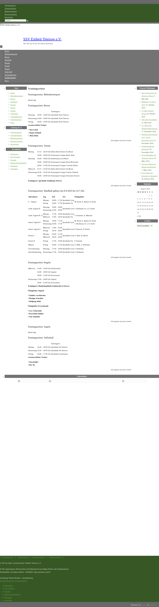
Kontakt (13, 160)
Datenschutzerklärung (18, 163)
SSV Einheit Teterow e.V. (42, 39)
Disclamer (14, 166)
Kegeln (13, 105)
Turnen (13, 111)
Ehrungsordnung (11, 14)
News (12, 123)
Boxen (12, 99)
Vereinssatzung (10, 5)
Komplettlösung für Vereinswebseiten (13, 581)
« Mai (139, 216)
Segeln (12, 108)
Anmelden (14, 169)
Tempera (144, 605)
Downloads (9, 17)
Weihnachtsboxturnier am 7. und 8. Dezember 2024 (149, 137)
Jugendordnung (10, 8)
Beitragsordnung (11, 11)
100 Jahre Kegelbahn (149, 120)
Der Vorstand (15, 157)
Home (12, 93)
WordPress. (153, 605)
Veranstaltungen (16, 117)
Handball (13, 102)
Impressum (14, 154)
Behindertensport (16, 96)
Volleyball (14, 114)
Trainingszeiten (16, 120)
